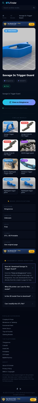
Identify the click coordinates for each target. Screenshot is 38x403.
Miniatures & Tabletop (10, 322)
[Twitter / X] (20, 389)
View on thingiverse (20, 102)
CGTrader (6, 354)
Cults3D (5, 345)
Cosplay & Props (8, 319)
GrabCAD (6, 348)
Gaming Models (8, 334)
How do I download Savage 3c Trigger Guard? (16, 268)
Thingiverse (6, 342)
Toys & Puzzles (8, 331)
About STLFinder (8, 365)
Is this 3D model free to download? (18, 296)
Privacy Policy (7, 368)
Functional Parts (8, 325)
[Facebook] (17, 389)
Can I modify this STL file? (14, 304)
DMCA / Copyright (8, 371)
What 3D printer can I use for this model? (17, 288)
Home (4, 18)
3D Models (12, 17)
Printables (6, 351)
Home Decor (7, 328)
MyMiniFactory (7, 357)
